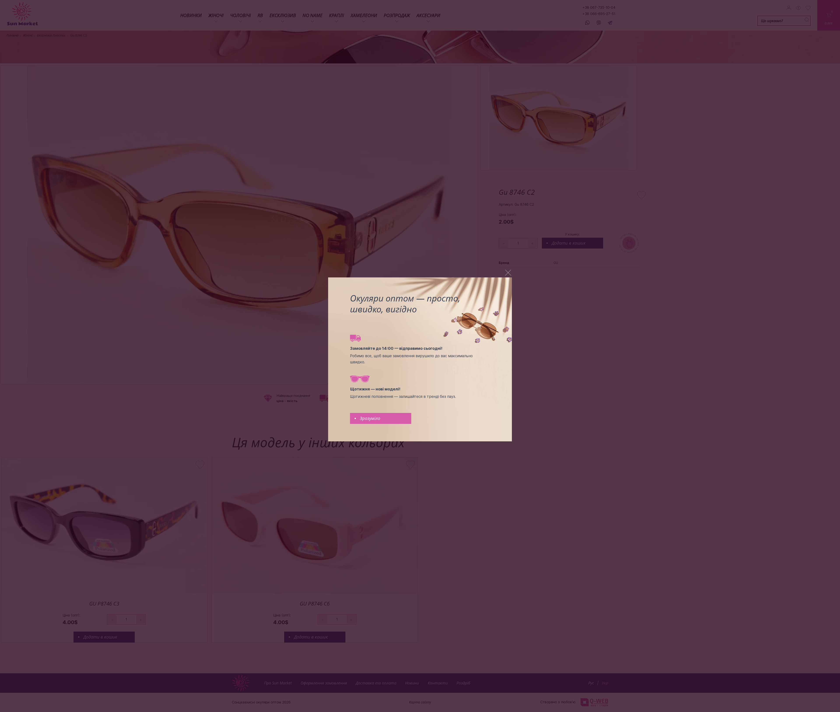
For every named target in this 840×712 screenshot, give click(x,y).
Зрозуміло (370, 418)
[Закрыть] (508, 273)
